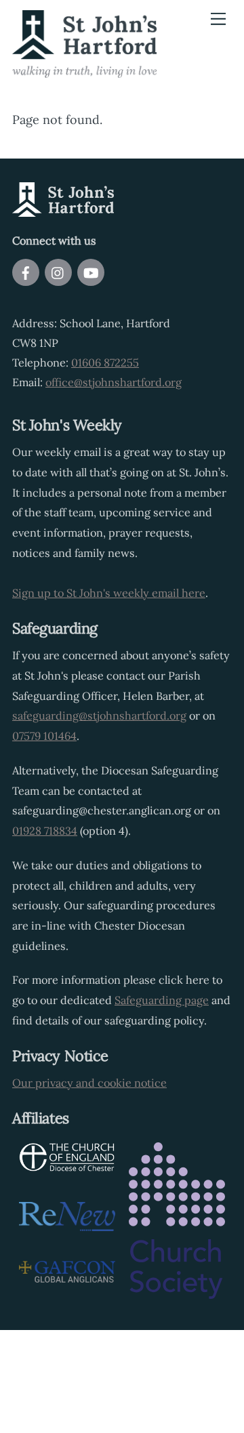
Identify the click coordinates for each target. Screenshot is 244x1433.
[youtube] (90, 271)
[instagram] (58, 271)
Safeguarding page (162, 1000)
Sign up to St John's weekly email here (108, 593)
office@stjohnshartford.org (113, 382)
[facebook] (25, 271)
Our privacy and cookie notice (89, 1082)
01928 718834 (44, 830)
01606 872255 (105, 362)
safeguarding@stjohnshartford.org (99, 715)
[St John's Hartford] (84, 71)
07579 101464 (44, 736)
